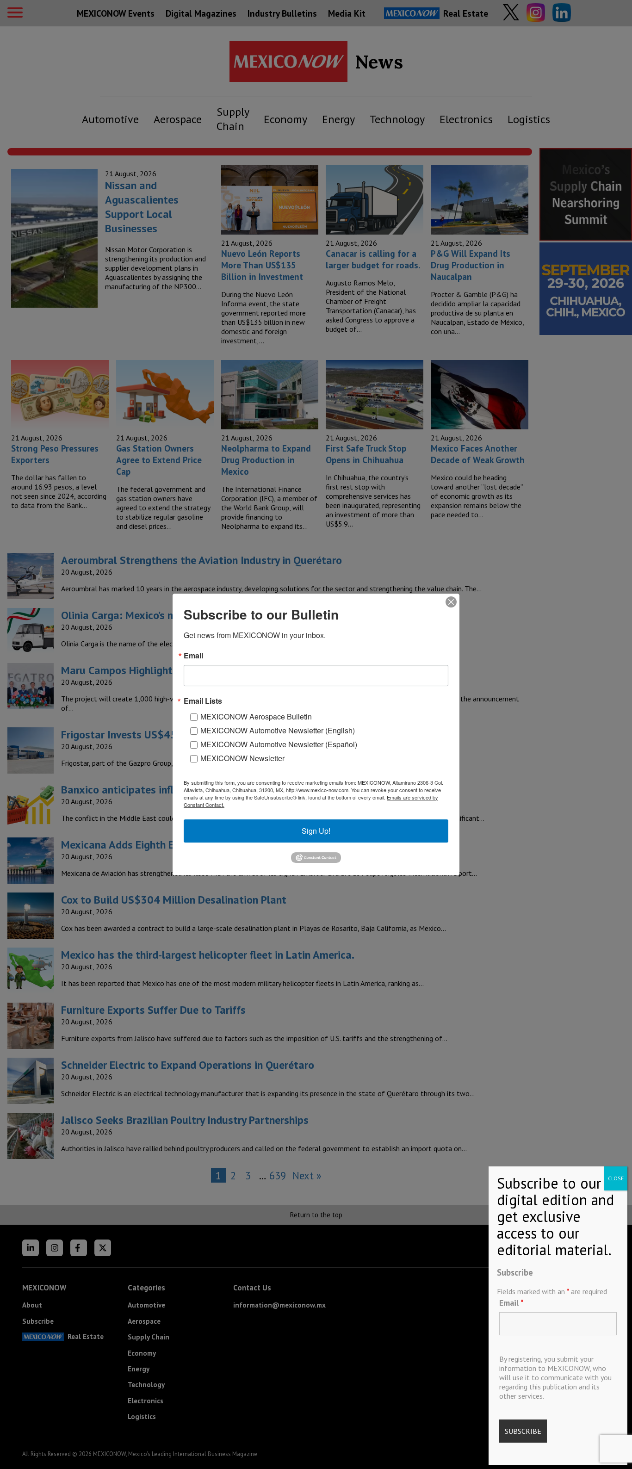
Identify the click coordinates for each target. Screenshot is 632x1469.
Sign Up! (316, 830)
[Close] (451, 601)
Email (511, 1302)
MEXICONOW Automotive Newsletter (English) (277, 730)
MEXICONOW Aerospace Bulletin (256, 716)
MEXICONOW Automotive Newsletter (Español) (278, 744)
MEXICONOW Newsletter (242, 758)
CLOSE (616, 1178)
